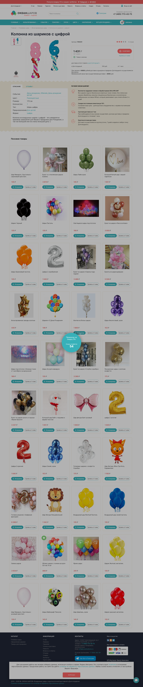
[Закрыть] (80, 334)
